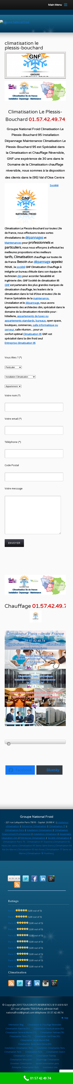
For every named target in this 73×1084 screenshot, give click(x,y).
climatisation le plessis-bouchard (24, 45)
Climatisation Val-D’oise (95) (47, 1036)
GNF (7, 285)
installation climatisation (35, 1071)
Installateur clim (50, 1067)
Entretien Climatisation (21, 1063)
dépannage (42, 262)
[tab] (35, 742)
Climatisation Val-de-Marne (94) (34, 1040)
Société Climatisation (59, 837)
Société (54, 185)
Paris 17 (12, 954)
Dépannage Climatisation (47, 1059)
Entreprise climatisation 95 (20, 343)
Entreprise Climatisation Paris (25, 1067)
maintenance (41, 298)
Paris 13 (12, 941)
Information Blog (15, 1024)
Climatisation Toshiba (46, 1055)
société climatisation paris (47, 1063)
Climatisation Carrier (22, 1055)
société (21, 267)
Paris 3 (11, 910)
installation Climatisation (40, 830)
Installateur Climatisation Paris (19, 1048)
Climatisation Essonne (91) (17, 1028)
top (66, 1017)
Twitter (26, 878)
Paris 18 (12, 923)
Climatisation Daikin (55, 1051)
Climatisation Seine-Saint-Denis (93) (34, 1044)
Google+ (51, 878)
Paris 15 (12, 947)
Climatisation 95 (32, 334)
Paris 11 (12, 929)
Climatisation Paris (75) (20, 1036)
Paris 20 (12, 935)
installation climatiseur (45, 833)
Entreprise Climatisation (34, 826)
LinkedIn (43, 878)
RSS (17, 885)
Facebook (34, 878)
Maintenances (13, 242)
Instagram (45, 983)
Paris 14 (12, 966)
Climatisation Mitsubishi (21, 1059)
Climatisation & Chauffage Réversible (44, 1024)
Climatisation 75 (57, 826)
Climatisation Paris (14, 830)
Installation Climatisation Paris (51, 1048)
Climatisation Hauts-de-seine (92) (49, 1028)
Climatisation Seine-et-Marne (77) (20, 1032)
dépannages (34, 237)
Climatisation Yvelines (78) (52, 1032)
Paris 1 (11, 916)
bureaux (41, 320)
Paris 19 (12, 960)
